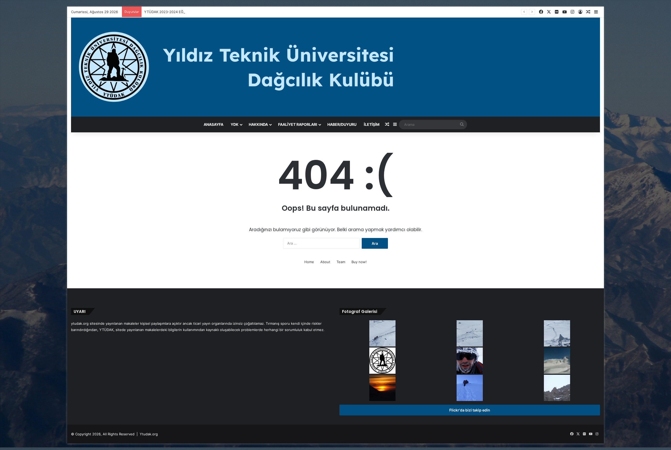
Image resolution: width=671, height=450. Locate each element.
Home (309, 262)
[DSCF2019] (382, 334)
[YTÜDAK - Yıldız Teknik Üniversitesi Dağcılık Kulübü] (335, 67)
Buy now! (359, 262)
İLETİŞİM (372, 124)
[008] (382, 361)
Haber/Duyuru (341, 124)
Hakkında (258, 124)
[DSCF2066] (382, 388)
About (325, 262)
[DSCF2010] (556, 334)
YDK (235, 124)
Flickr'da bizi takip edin (469, 410)
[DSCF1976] (469, 388)
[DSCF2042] (556, 361)
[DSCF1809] (556, 388)
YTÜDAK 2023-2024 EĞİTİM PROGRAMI (176, 12)
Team (341, 262)
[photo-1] (469, 361)
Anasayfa (213, 124)
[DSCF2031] (469, 334)
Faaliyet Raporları (297, 124)
